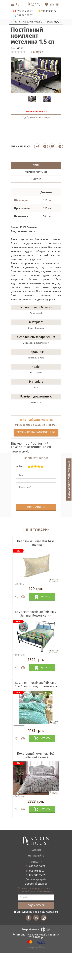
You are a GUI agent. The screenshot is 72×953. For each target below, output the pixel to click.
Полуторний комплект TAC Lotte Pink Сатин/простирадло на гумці (35, 757)
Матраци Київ (36, 947)
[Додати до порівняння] (21, 596)
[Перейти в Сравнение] (52, 5)
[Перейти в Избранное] (46, 5)
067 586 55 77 (37, 875)
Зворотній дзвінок (36, 883)
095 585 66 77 (37, 866)
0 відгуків (37, 52)
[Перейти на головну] (36, 5)
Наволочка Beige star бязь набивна (35, 543)
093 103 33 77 (36, 870)
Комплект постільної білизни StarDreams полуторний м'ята (36, 684)
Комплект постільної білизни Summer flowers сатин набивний (36, 615)
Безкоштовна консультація (68, 479)
